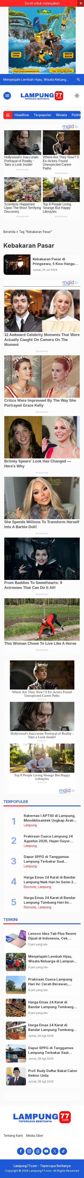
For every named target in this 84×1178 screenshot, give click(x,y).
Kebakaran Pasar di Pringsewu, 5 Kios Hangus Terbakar (55, 264)
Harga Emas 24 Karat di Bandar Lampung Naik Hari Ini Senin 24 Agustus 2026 (49, 882)
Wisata (61, 115)
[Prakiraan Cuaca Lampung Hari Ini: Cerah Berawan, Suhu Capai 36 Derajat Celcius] (16, 985)
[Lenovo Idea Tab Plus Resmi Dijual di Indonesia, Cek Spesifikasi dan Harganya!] (16, 939)
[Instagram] (29, 1151)
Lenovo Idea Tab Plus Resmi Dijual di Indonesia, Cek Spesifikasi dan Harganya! (52, 938)
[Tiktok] (63, 1151)
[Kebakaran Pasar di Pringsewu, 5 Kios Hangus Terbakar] (17, 264)
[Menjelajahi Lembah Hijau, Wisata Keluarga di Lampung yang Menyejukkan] (16, 962)
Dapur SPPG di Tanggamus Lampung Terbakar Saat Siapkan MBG (46, 861)
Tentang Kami (13, 1135)
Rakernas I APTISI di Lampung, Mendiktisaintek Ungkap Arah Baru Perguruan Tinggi (49, 820)
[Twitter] (54, 1151)
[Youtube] (46, 1151)
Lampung (30, 825)
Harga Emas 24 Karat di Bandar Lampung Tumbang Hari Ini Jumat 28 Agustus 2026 (49, 902)
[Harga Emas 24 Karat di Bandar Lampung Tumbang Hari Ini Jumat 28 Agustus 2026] (16, 1031)
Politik (76, 115)
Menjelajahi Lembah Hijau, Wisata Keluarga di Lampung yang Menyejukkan (52, 961)
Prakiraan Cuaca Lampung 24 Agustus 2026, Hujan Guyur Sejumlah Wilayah (48, 841)
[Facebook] (20, 1151)
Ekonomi (30, 887)
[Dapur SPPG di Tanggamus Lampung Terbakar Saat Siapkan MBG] (16, 1053)
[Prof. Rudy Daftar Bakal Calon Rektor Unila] (16, 1076)
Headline (22, 115)
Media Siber (34, 1135)
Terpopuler (42, 115)
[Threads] (37, 1151)
